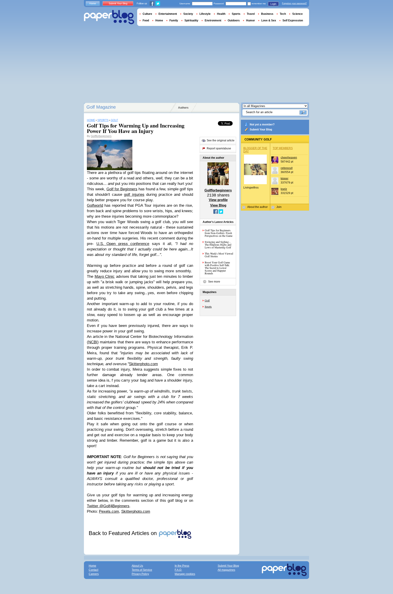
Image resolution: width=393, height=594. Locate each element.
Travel (251, 13)
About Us (137, 565)
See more (214, 281)
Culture (147, 13)
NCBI (92, 342)
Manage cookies (185, 574)
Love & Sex (268, 20)
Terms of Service (142, 569)
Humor (250, 20)
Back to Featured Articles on (123, 533)
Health (221, 13)
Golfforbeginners (101, 136)
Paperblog (109, 17)
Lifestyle (205, 13)
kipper (284, 178)
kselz (284, 189)
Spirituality (191, 20)
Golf (207, 300)
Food (146, 20)
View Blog (218, 205)
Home (92, 3)
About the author (257, 207)
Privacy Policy (140, 574)
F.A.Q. (178, 569)
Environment (213, 20)
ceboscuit (286, 168)
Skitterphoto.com (143, 364)
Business (267, 13)
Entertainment (168, 13)
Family (173, 20)
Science (297, 13)
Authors (183, 107)
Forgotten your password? (294, 3)
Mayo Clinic (105, 276)
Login (273, 4)
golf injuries (134, 194)
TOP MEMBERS (283, 148)
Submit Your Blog (261, 129)
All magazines (226, 569)
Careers (94, 574)
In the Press (182, 565)
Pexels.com (109, 511)
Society (188, 13)
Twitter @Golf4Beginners (108, 506)
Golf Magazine (101, 107)
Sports (208, 306)
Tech (283, 13)
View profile (218, 200)
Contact (93, 569)
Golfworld (95, 205)
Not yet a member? (262, 124)
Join (279, 207)
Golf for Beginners (121, 189)
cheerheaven (289, 157)
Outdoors (234, 20)
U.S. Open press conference (122, 244)
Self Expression (292, 20)
